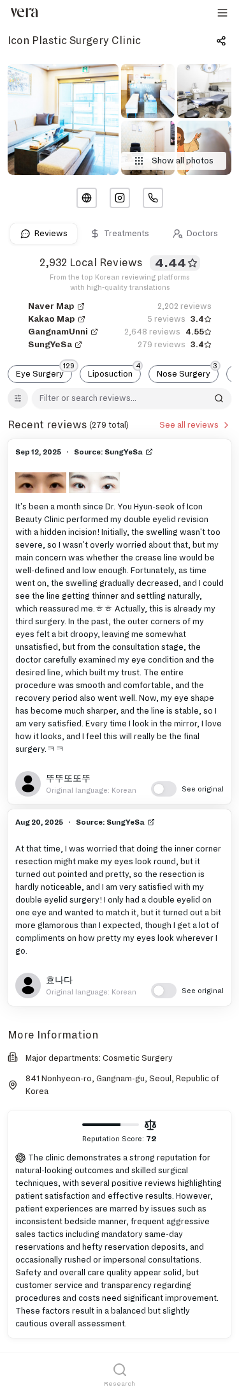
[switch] (187, 789)
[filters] (18, 398)
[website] (86, 198)
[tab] (43, 233)
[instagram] (120, 198)
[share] (221, 41)
